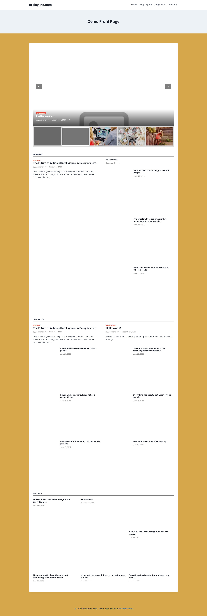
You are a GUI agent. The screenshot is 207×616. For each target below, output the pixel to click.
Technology (36, 160)
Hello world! (45, 116)
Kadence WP (126, 609)
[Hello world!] (103, 86)
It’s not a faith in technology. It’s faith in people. (152, 171)
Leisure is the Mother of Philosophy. (150, 441)
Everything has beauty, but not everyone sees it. (152, 396)
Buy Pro (173, 4)
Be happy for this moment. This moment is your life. (80, 442)
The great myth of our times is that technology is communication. (150, 220)
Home (134, 4)
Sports (149, 4)
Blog (141, 4)
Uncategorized (41, 113)
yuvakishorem (43, 120)
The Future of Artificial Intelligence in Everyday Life (64, 163)
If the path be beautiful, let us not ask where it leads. (151, 268)
